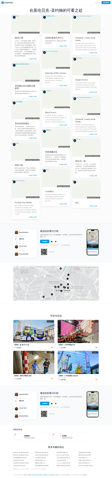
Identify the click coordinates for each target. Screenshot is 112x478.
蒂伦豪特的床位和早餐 (84, 452)
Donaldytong (29, 80)
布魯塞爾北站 (51, 152)
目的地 (30, 474)
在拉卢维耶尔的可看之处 (63, 457)
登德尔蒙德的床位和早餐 (41, 465)
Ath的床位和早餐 (61, 460)
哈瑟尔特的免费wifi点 (84, 463)
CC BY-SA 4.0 (66, 107)
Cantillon (49, 191)
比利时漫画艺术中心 (54, 37)
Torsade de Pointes (92, 197)
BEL (77, 202)
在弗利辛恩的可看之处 (84, 460)
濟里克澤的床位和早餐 (84, 455)
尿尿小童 (19, 37)
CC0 (98, 197)
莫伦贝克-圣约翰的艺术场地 (20, 452)
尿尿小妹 (19, 165)
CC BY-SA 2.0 (66, 32)
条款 (33, 474)
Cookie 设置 (50, 474)
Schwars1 (60, 186)
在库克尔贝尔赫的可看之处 (85, 465)
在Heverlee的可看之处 (63, 455)
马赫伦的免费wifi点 (40, 460)
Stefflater (90, 32)
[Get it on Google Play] (56, 241)
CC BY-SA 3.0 (36, 80)
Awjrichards (59, 67)
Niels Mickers (29, 160)
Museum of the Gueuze (55, 73)
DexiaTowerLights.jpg (89, 74)
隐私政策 (45, 474)
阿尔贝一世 (80, 161)
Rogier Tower (81, 79)
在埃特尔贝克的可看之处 (41, 455)
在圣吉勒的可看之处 (18, 460)
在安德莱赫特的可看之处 (20, 457)
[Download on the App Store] (52, 241)
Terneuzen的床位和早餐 (63, 463)
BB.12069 (61, 146)
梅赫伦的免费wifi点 (40, 463)
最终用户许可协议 (39, 474)
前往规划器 (106, 2)
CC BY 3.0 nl (36, 160)
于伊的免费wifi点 (83, 457)
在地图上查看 (33, 59)
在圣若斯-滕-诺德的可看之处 (21, 463)
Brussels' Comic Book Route (85, 38)
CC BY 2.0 (67, 146)
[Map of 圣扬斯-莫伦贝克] (56, 283)
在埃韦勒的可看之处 (40, 457)
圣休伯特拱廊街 (22, 123)
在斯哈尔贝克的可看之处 (41, 452)
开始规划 (44, 241)
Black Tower (50, 112)
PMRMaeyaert (89, 156)
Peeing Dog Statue (23, 202)
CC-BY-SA (36, 197)
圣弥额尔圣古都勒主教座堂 (25, 87)
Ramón (60, 32)
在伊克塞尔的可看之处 (19, 465)
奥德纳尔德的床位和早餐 (63, 465)
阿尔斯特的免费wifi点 (62, 452)
